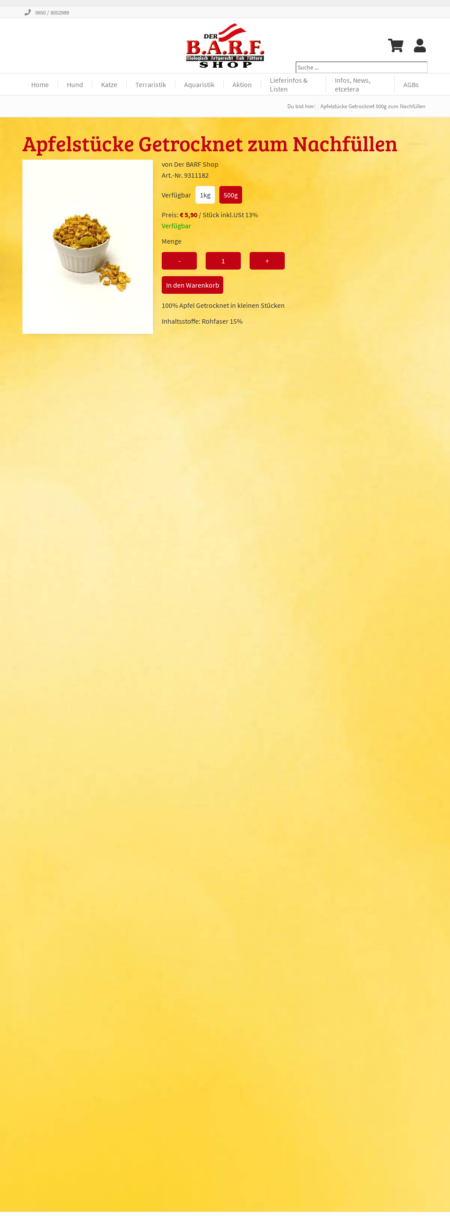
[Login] (420, 45)
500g (231, 194)
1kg (205, 194)
